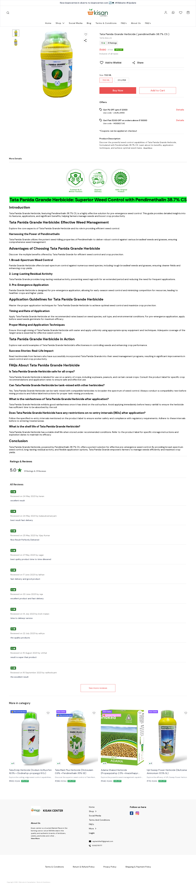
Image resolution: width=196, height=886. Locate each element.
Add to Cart (158, 90)
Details (180, 109)
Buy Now (118, 90)
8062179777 (97, 846)
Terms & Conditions (43, 882)
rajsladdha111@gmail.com (102, 841)
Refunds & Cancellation (27, 882)
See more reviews (98, 688)
